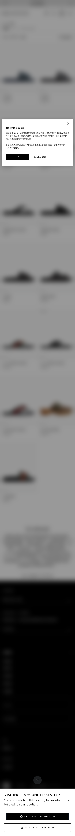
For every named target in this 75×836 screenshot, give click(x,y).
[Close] (37, 780)
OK (17, 156)
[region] (37, 142)
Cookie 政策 (12, 148)
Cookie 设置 (40, 157)
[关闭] (68, 123)
